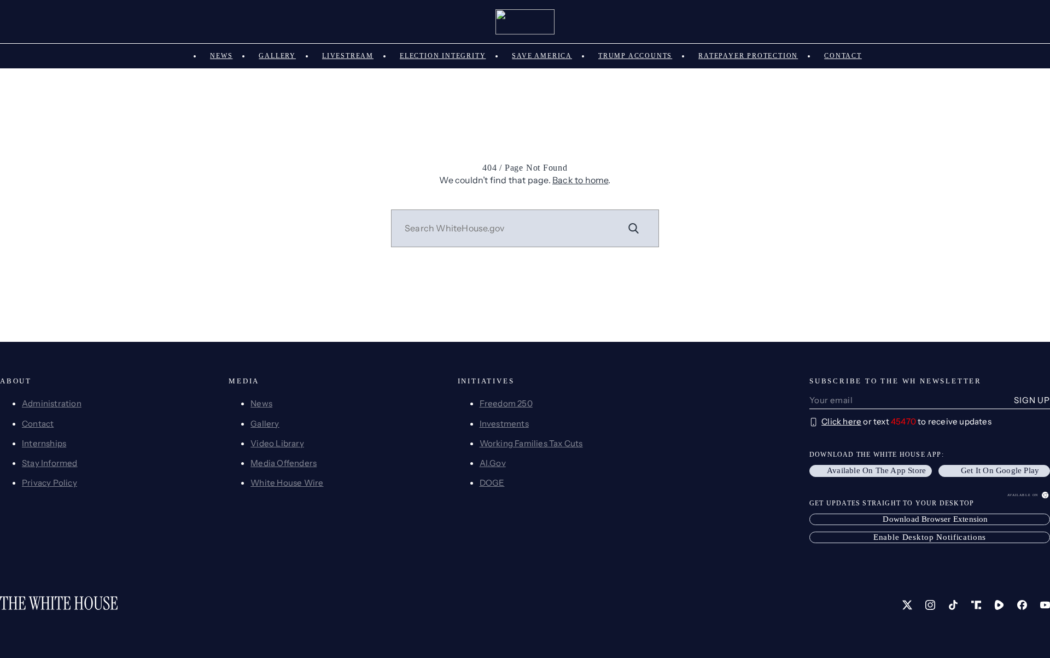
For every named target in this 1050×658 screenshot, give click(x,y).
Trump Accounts (635, 56)
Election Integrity (443, 56)
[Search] (634, 228)
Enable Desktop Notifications (930, 537)
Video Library (277, 443)
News (221, 56)
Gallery (277, 56)
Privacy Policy (49, 483)
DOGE (492, 483)
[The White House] (525, 22)
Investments (504, 423)
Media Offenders (283, 463)
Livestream (348, 56)
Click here (841, 421)
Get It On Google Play (1000, 470)
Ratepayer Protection (748, 56)
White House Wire (286, 483)
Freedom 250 (506, 403)
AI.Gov (493, 463)
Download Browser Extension (935, 519)
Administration (51, 403)
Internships (44, 443)
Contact (843, 56)
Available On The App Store (876, 470)
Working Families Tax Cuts (531, 443)
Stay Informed (50, 463)
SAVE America (542, 56)
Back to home (580, 179)
